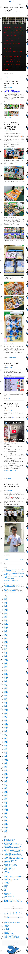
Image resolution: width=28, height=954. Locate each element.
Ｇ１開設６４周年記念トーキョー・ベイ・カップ (13, 844)
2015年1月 (6, 790)
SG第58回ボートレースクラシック (10, 865)
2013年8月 (6, 813)
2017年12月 (6, 741)
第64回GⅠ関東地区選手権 (9, 896)
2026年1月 (6, 606)
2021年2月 (6, 688)
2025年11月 (6, 609)
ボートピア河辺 (7, 929)
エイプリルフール (7, 872)
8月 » (19, 917)
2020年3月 (6, 703)
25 (10, 915)
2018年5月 (6, 734)
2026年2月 (6, 605)
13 (16, 912)
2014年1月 (6, 806)
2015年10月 (6, 777)
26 (13, 915)
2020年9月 (6, 695)
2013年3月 (6, 820)
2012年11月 (6, 826)
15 (21, 912)
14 (19, 912)
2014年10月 (6, 794)
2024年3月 (6, 637)
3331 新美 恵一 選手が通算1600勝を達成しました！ (11, 486)
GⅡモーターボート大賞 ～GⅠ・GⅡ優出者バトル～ (14, 850)
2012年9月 (6, 828)
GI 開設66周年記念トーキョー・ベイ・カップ (12, 849)
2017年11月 (6, 742)
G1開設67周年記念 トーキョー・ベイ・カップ (12, 846)
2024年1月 (6, 640)
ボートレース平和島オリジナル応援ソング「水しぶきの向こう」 (13, 52)
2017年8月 (6, 746)
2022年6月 (6, 666)
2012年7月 (6, 831)
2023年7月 (6, 648)
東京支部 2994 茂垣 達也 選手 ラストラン (12, 586)
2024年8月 (6, 630)
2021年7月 (6, 681)
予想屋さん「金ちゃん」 (8, 589)
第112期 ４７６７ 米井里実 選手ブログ (12, 937)
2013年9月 (6, 812)
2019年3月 (6, 720)
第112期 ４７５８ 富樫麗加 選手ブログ (12, 936)
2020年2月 (6, 705)
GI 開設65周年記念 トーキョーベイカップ (11, 847)
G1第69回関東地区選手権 (8, 842)
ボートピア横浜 (7, 928)
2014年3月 (6, 803)
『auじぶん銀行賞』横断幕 (9, 578)
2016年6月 (6, 766)
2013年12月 (6, 808)
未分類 (5, 889)
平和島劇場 (6, 925)
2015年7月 (6, 781)
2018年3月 (6, 737)
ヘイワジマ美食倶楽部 (12, 357)
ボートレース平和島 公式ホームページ (12, 922)
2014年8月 (6, 796)
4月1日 (5, 837)
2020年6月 (6, 699)
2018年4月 (6, 735)
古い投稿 (6, 77)
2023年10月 (6, 644)
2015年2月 (6, 788)
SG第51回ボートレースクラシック (10, 862)
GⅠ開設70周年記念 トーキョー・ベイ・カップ (12, 855)
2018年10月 (6, 727)
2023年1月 (6, 656)
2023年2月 (6, 655)
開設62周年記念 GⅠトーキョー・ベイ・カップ (13, 901)
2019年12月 (6, 708)
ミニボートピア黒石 (7, 931)
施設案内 (18, 61)
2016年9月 (6, 762)
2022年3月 (6, 670)
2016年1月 (6, 773)
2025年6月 (6, 616)
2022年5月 (6, 667)
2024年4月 (6, 635)
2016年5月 (6, 767)
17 (7, 913)
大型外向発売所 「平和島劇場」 (9, 61)
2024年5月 (6, 634)
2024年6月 (6, 633)
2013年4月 (6, 819)
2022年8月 (6, 663)
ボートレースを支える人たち (9, 45)
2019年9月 (6, 712)
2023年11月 (6, 642)
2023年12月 (6, 641)
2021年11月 (6, 676)
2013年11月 (6, 809)
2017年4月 (6, 752)
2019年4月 (6, 719)
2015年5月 (6, 784)
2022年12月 (6, 658)
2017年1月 (6, 756)
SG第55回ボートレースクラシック (10, 864)
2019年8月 (6, 713)
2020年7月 (6, 698)
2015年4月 (6, 785)
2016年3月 (6, 770)
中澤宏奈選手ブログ (7, 932)
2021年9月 (6, 678)
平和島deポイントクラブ (8, 933)
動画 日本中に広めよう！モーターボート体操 (12, 59)
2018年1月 (6, 740)
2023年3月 (6, 653)
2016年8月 (6, 763)
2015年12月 (6, 774)
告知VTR (9, 478)
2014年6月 (6, 799)
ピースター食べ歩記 (7, 38)
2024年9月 (6, 628)
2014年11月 (6, 792)
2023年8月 (6, 646)
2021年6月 (6, 683)
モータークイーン (7, 883)
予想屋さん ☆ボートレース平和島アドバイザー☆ (13, 56)
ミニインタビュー (7, 882)
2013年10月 (6, 810)
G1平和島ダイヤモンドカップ (9, 839)
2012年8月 (6, 830)
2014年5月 (6, 801)
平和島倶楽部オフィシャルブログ (10, 935)
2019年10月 (6, 710)
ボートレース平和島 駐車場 (9, 48)
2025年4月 (6, 619)
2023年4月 (6, 652)
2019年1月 (6, 723)
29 (21, 915)
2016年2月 (6, 771)
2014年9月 (6, 795)
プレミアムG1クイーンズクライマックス (11, 879)
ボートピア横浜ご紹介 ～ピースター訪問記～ (12, 43)
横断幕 (5, 890)
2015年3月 (6, 787)
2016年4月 (6, 769)
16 (4, 913)
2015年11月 (6, 776)
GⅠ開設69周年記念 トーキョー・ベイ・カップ (12, 854)
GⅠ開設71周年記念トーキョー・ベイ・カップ (13, 857)
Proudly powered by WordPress (14, 942)
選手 (4, 897)
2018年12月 (6, 724)
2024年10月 (6, 627)
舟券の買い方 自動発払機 (15, 64)
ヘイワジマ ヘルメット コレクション (10, 40)
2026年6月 (6, 599)
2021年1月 (6, 689)
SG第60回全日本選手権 (8, 867)
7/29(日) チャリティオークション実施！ (11, 364)
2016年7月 (6, 765)
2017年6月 (6, 749)
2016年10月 (6, 760)
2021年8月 (6, 680)
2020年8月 (6, 696)
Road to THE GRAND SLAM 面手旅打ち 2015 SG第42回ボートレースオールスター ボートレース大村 (13, 31)
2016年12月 (6, 758)
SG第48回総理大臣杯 (8, 861)
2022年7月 (6, 665)
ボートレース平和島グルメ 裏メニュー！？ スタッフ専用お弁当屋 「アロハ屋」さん (11, 126)
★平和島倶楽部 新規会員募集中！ (10, 590)
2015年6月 (6, 783)
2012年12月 (6, 824)
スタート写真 (20, 35)
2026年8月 (6, 596)
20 (16, 913)
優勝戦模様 (6, 885)
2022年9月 (6, 662)
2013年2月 (6, 821)
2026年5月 (6, 601)
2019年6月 (6, 716)
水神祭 (5, 892)
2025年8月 (6, 613)
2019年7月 (6, 714)
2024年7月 (6, 631)
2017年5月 (6, 751)
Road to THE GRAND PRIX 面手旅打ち (15, 24)
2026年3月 (6, 603)
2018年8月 (6, 730)
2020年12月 (6, 691)
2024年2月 (6, 638)
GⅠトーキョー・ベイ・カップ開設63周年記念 (12, 851)
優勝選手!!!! (6, 886)
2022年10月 (6, 660)
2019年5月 (6, 717)
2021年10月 (6, 677)
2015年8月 (6, 780)
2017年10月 (6, 744)
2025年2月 (6, 621)
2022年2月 (6, 671)
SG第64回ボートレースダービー (10, 868)
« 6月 (8, 917)
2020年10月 (6, 694)
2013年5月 (6, 817)
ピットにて (6, 875)
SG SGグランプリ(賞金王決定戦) (10, 860)
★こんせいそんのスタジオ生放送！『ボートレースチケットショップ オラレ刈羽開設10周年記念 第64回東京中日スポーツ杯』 (14, 573)
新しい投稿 (22, 77)
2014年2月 (6, 805)
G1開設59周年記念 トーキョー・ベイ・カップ (12, 843)
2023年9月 (6, 645)
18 (10, 913)
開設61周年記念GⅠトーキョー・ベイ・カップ (12, 900)
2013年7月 (6, 815)
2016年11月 (6, 759)
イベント (9, 117)
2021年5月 (6, 684)
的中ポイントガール (7, 893)
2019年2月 (6, 721)
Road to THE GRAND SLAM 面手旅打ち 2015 (13, 27)
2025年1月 (6, 623)
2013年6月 (6, 816)
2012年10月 (6, 827)
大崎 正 (19, 592)
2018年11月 (6, 726)
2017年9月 (6, 745)
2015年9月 (6, 778)
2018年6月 (6, 733)
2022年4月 (6, 669)
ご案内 (9, 398)
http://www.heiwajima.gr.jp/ (10, 470)
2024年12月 (6, 624)
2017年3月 (6, 753)
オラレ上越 (6, 926)
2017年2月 (6, 755)
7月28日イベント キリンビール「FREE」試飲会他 (11, 83)
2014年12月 (6, 791)
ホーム (5, 24)
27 (16, 915)
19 (13, 913)
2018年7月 (6, 731)
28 (19, 915)
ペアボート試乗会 (16, 38)
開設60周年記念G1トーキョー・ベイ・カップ (12, 899)
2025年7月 (6, 614)
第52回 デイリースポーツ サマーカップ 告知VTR (11, 406)
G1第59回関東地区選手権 (8, 840)
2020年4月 (6, 702)
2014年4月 (6, 802)
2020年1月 (6, 706)
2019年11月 (6, 709)
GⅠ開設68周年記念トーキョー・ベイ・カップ (12, 853)
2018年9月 (6, 728)
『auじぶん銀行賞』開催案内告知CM (11, 580)
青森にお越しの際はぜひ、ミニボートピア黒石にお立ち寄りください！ (13, 68)
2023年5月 (6, 651)
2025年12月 (6, 608)
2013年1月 (6, 823)
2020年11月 (6, 692)
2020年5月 (6, 701)
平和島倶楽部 (7, 924)
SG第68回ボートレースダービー (10, 869)
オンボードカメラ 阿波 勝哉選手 (10, 35)
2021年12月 (6, 674)
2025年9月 (6, 612)
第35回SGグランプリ (8, 894)
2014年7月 (6, 798)
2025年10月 (6, 610)
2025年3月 (6, 620)
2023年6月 (6, 649)
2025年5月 (6, 617)
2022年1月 (6, 673)
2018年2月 (6, 738)
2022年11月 (6, 659)
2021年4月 (6, 685)
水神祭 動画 (6, 64)
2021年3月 (6, 687)
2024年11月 (6, 626)
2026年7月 (6, 598)
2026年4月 (6, 602)
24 (7, 915)
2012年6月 (6, 833)
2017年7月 (6, 748)
